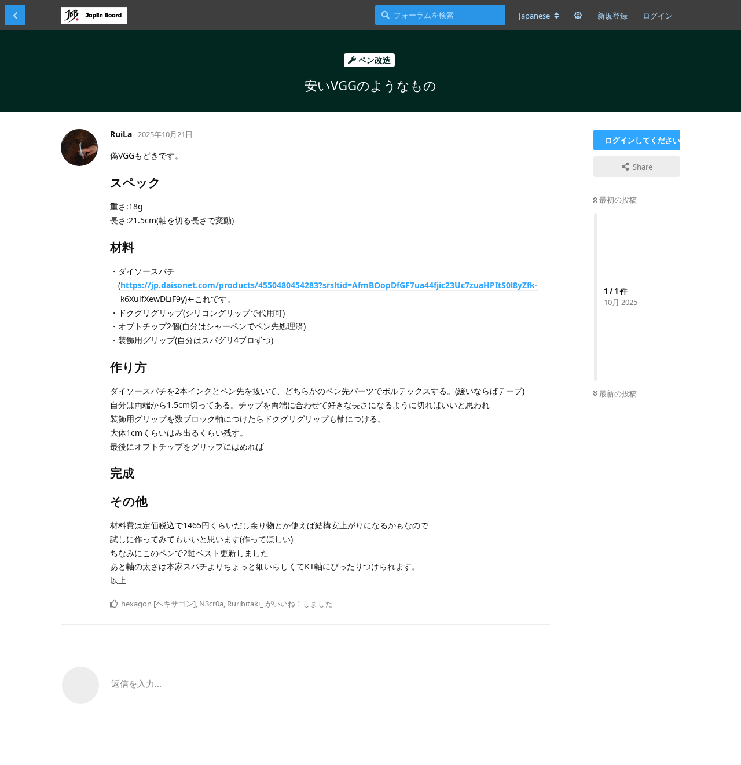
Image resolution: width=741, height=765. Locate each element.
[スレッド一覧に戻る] (15, 15)
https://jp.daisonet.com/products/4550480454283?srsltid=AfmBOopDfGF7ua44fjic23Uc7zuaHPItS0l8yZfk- (329, 284)
